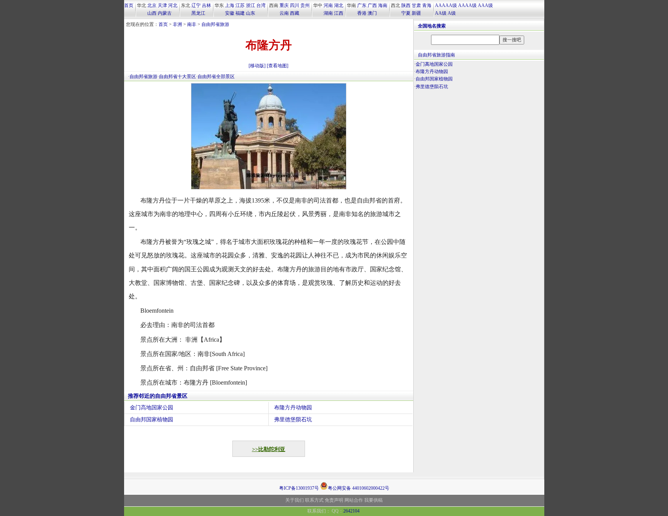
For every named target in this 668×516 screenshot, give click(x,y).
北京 (152, 5)
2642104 (351, 511)
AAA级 (485, 5)
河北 (172, 5)
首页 (128, 5)
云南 (284, 13)
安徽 (229, 13)
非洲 (177, 24)
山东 (250, 13)
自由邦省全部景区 (216, 76)
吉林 (206, 5)
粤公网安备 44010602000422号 (358, 487)
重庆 (284, 5)
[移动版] (257, 65)
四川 (294, 5)
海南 (382, 5)
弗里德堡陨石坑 (293, 419)
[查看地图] (277, 65)
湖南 (328, 13)
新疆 (416, 13)
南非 (191, 24)
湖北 (338, 5)
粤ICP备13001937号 (299, 488)
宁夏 (406, 13)
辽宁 (196, 5)
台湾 (261, 5)
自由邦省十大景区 (177, 76)
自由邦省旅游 (215, 24)
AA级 (440, 13)
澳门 (372, 13)
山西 (152, 13)
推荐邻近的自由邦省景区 (157, 396)
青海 (426, 5)
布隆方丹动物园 (293, 407)
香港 (361, 13)
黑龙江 (198, 13)
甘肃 (416, 5)
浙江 (250, 5)
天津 (162, 5)
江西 (338, 13)
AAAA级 (467, 5)
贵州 (305, 5)
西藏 (294, 13)
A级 (452, 13)
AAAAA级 (446, 5)
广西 (372, 5)
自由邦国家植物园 (151, 419)
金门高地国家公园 (151, 407)
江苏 (240, 5)
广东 (361, 5)
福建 (240, 13)
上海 (229, 5)
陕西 (406, 5)
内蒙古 (165, 13)
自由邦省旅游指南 (436, 55)
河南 (328, 5)
